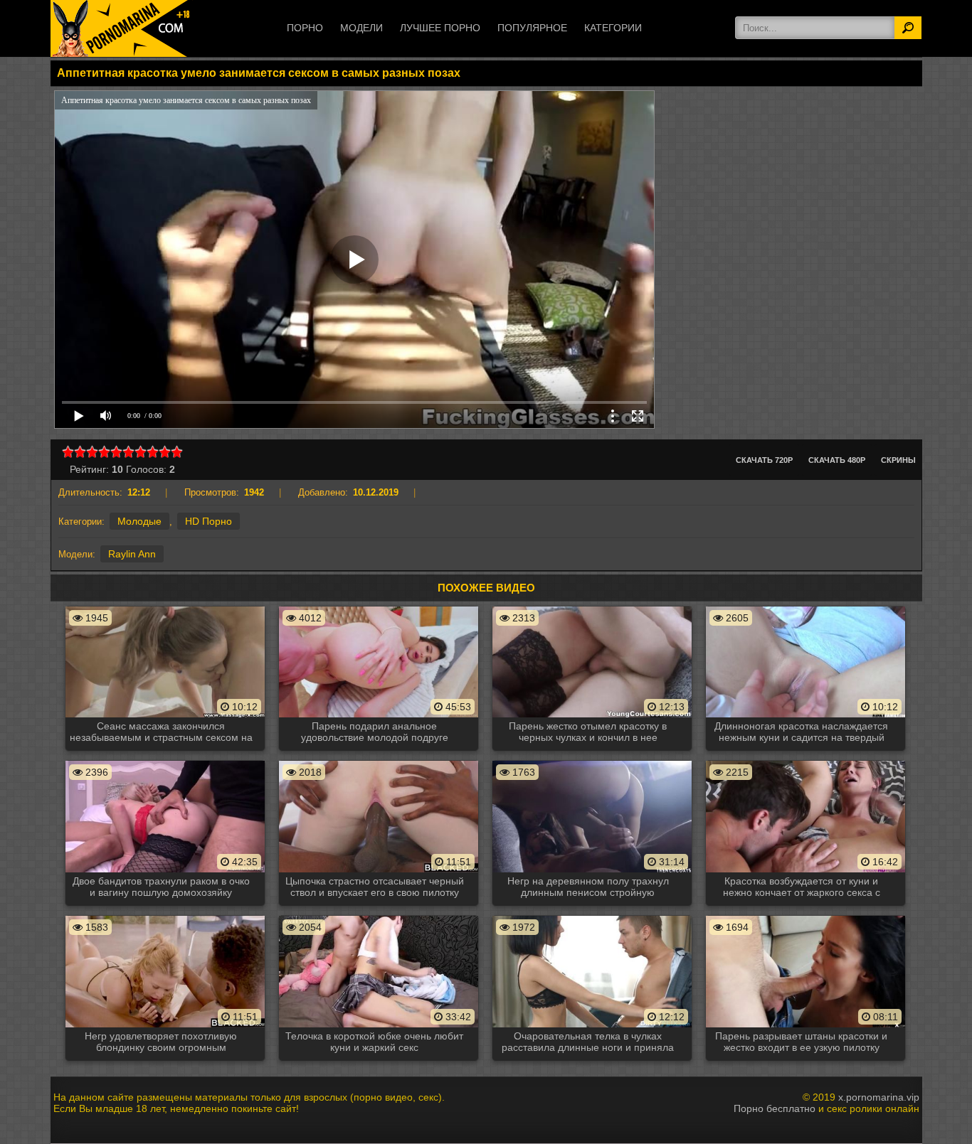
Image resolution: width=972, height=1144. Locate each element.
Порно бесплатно (774, 1108)
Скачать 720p (764, 460)
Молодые (139, 521)
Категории (613, 27)
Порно (305, 27)
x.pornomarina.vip (878, 1097)
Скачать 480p (836, 460)
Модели (361, 27)
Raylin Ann (132, 554)
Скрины (898, 460)
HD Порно (208, 521)
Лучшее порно (440, 27)
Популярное (532, 27)
